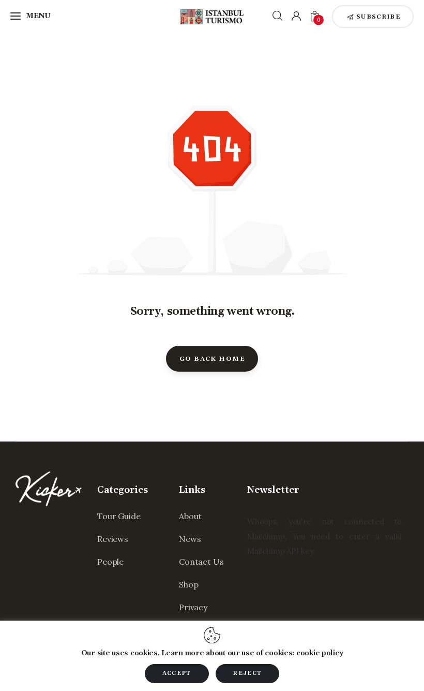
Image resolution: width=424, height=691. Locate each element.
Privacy (193, 607)
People (110, 561)
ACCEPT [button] (176, 673)
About (190, 516)
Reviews (112, 539)
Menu (38, 16)
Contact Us (201, 561)
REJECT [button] (247, 673)
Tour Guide (119, 516)
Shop (188, 584)
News (190, 539)
